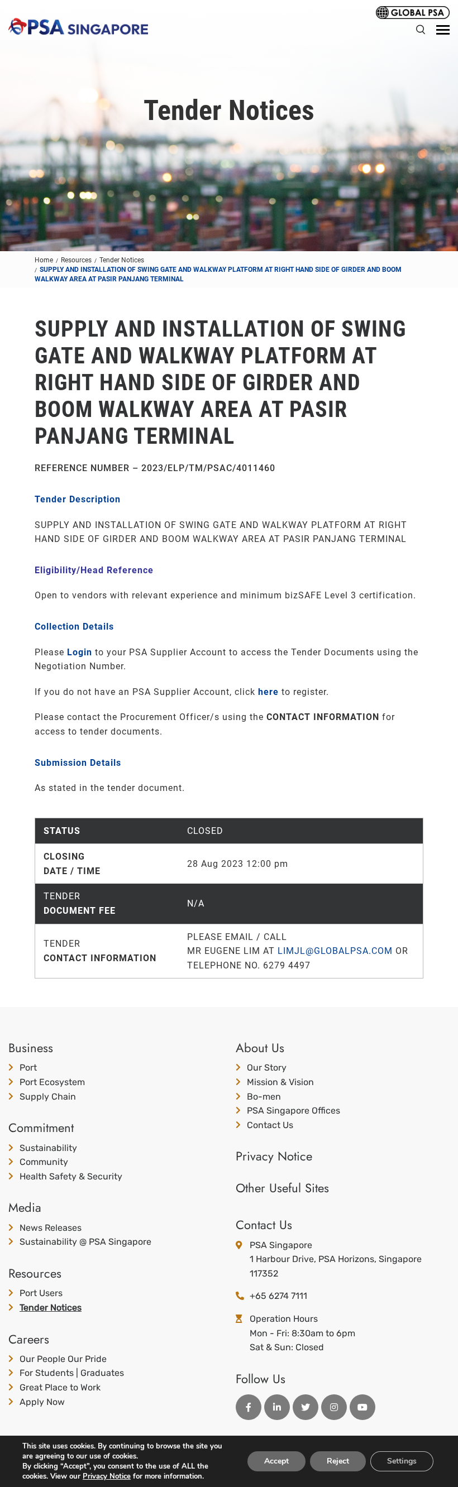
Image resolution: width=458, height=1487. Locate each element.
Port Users (41, 1293)
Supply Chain (48, 1096)
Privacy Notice (274, 1156)
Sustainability (48, 1148)
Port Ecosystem (52, 1082)
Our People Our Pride (63, 1359)
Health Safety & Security (71, 1176)
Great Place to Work (60, 1387)
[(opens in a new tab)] (413, 11)
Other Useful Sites (282, 1188)
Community (44, 1162)
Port (28, 1067)
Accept (276, 1461)
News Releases (51, 1227)
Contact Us (270, 1125)
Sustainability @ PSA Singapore (85, 1241)
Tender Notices (51, 1307)
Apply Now (42, 1402)
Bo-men (264, 1096)
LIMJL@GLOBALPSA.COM (335, 951)
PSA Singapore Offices (293, 1110)
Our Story (267, 1067)
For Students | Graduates (72, 1373)
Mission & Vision (280, 1082)
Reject (338, 1461)
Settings (402, 1461)
